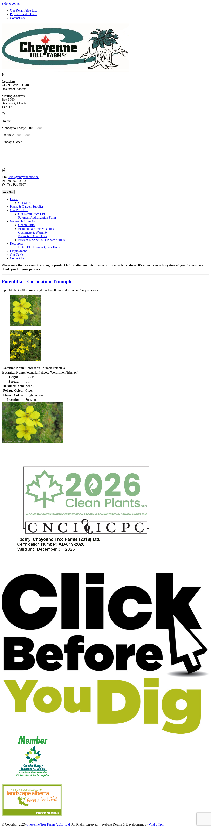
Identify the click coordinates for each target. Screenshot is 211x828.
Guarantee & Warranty (33, 232)
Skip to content (11, 3)
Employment (18, 251)
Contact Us (17, 18)
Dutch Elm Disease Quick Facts (39, 247)
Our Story (24, 202)
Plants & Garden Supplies (26, 206)
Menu (9, 191)
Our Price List (19, 210)
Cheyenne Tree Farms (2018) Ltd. (48, 824)
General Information (23, 221)
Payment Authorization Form (37, 217)
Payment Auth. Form (23, 14)
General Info (26, 225)
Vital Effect (156, 824)
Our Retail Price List (23, 10)
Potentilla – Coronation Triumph (36, 281)
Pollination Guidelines (32, 236)
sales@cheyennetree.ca (23, 177)
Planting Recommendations (36, 228)
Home (14, 199)
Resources (16, 243)
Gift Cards (16, 254)
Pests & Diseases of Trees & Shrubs (41, 240)
